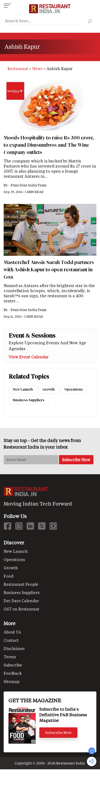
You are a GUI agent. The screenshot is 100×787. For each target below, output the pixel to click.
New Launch (23, 389)
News (37, 68)
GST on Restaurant (21, 608)
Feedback (13, 673)
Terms (10, 656)
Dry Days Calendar (21, 600)
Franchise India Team (29, 185)
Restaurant (18, 68)
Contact (11, 640)
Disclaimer (14, 648)
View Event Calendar (29, 356)
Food (8, 575)
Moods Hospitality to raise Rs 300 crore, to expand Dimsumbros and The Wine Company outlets (49, 145)
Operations (73, 389)
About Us (12, 631)
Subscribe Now (58, 732)
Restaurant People (21, 584)
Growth (48, 389)
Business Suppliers (28, 400)
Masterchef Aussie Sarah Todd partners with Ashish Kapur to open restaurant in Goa (49, 269)
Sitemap (11, 681)
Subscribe (13, 664)
